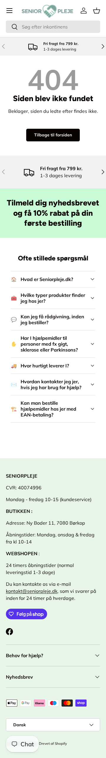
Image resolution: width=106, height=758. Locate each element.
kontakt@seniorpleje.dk (31, 591)
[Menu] (9, 10)
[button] (96, 10)
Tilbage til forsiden (53, 135)
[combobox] (53, 27)
